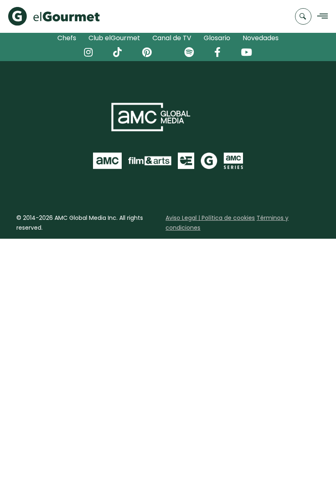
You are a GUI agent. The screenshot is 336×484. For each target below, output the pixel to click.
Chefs (66, 38)
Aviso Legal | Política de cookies (210, 218)
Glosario (217, 38)
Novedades (261, 38)
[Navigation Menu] (320, 16)
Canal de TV (171, 38)
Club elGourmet (114, 38)
